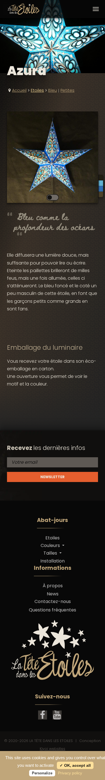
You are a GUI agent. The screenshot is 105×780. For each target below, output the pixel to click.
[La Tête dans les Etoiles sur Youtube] (57, 715)
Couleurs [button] (51, 545)
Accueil (19, 90)
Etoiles (37, 90)
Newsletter (52, 476)
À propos (53, 585)
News (53, 594)
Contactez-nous (52, 601)
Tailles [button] (50, 553)
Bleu (52, 90)
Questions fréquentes (52, 610)
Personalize (42, 773)
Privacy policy (70, 773)
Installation (52, 561)
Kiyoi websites (52, 748)
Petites (67, 90)
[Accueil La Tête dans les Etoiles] (19, 9)
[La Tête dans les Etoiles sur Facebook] (42, 715)
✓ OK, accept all (75, 765)
